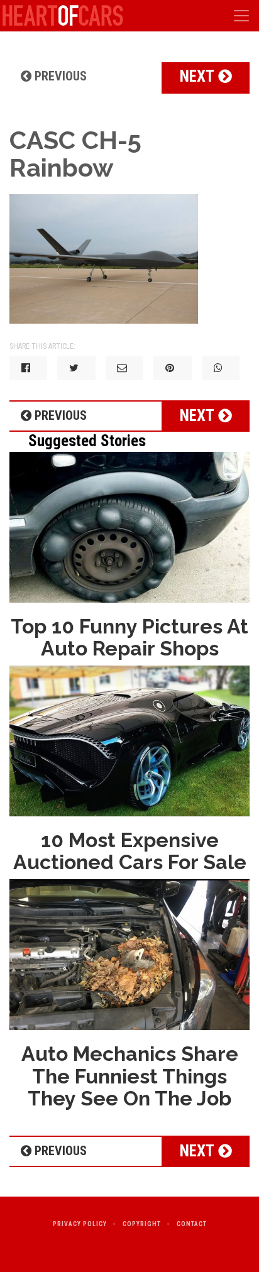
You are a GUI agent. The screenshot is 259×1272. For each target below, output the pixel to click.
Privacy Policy (80, 1223)
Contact (192, 1223)
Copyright (142, 1223)
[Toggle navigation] (241, 15)
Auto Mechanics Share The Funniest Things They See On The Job (129, 1075)
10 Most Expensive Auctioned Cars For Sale (129, 851)
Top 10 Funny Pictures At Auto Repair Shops (129, 637)
